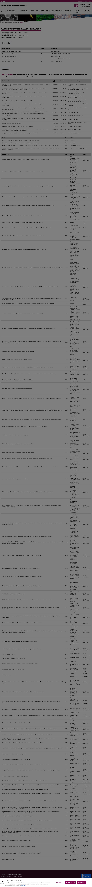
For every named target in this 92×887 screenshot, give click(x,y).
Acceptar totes (81, 882)
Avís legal (23, 885)
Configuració (59, 882)
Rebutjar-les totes (70, 882)
